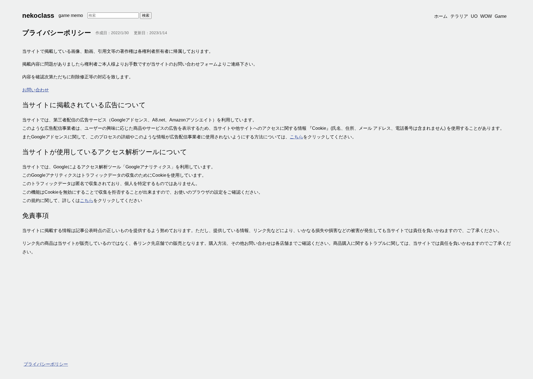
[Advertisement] (188, 301)
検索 (145, 15)
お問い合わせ (35, 90)
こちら (296, 136)
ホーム (440, 16)
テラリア (459, 16)
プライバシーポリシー (46, 364)
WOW (486, 16)
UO (474, 16)
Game (501, 16)
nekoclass (38, 15)
